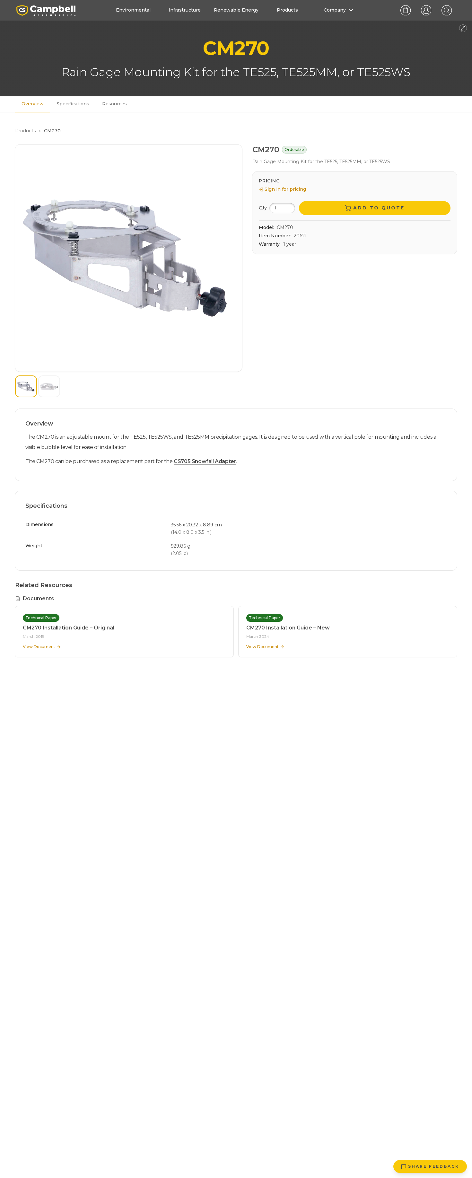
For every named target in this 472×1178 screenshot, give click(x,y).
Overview (33, 104)
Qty (263, 208)
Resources (114, 104)
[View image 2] (49, 386)
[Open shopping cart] (405, 10)
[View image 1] (26, 386)
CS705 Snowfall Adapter (205, 461)
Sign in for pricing (285, 189)
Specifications (73, 104)
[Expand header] (463, 28)
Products (25, 131)
